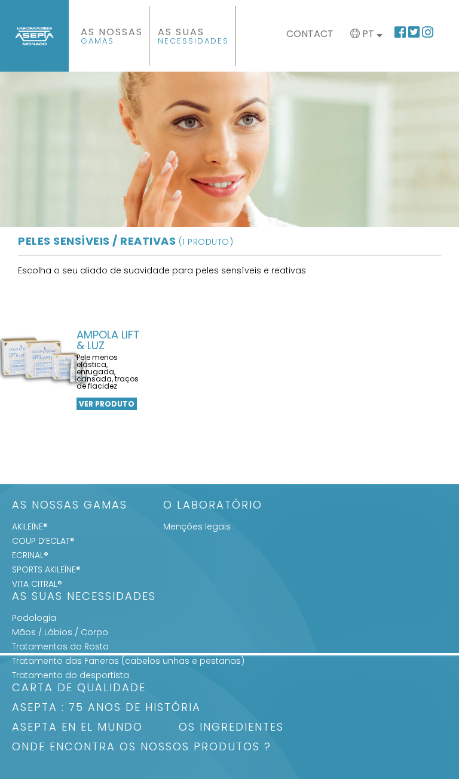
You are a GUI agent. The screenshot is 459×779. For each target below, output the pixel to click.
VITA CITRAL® (37, 584)
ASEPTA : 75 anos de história (106, 708)
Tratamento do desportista (70, 675)
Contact (309, 34)
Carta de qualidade (79, 688)
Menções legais (197, 526)
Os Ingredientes (231, 728)
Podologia (34, 618)
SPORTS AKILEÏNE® (46, 569)
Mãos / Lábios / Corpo (60, 632)
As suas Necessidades (84, 597)
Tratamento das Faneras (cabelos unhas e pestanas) (128, 661)
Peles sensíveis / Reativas (125, 240)
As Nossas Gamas (69, 506)
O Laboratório (212, 506)
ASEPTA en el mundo (77, 728)
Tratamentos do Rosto (60, 646)
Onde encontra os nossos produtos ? (141, 747)
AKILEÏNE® (30, 526)
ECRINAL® (30, 555)
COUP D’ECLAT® (43, 541)
